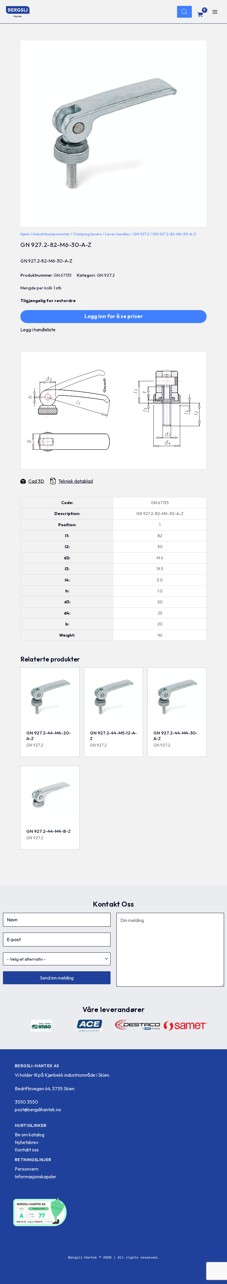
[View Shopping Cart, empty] (200, 14)
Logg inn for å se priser (114, 316)
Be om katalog (29, 1135)
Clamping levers (87, 234)
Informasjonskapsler (35, 1176)
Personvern (26, 1169)
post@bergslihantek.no (38, 1109)
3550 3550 (26, 1102)
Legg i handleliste (38, 330)
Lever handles (117, 234)
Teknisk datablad (75, 481)
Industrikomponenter (51, 234)
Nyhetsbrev (26, 1142)
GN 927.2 (141, 234)
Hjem (25, 234)
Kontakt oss (27, 1150)
